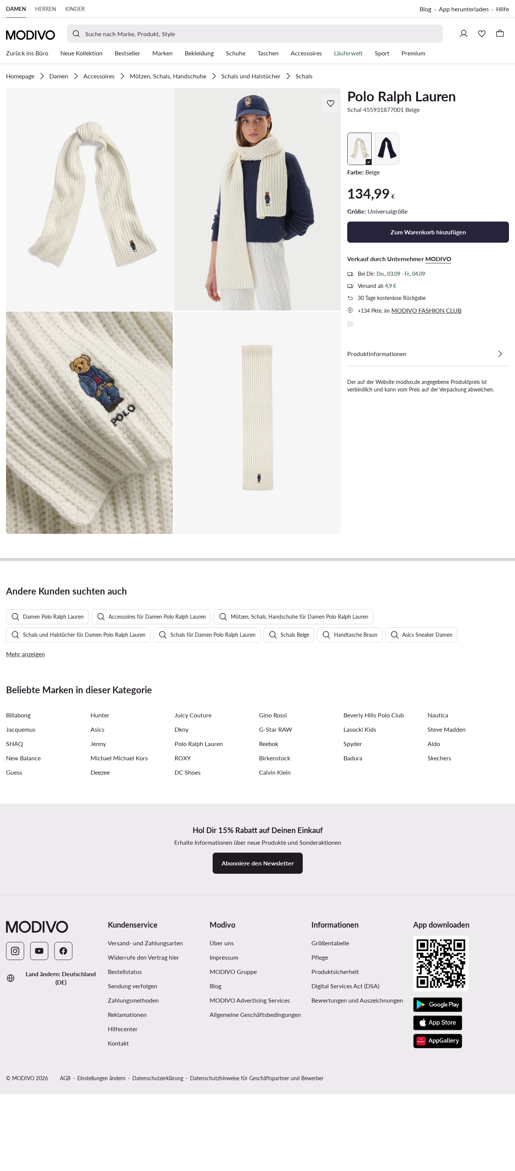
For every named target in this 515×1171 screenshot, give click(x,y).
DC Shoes (188, 772)
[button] (89, 199)
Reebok (268, 743)
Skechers (439, 757)
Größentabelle (330, 942)
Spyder (352, 743)
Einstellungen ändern (101, 1078)
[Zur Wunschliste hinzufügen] (331, 103)
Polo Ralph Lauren (401, 96)
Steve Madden (447, 729)
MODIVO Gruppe (257, 971)
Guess (14, 772)
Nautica (438, 714)
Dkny (182, 729)
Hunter (99, 714)
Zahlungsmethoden (133, 1000)
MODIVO (438, 258)
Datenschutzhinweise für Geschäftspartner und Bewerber (256, 1078)
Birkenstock (274, 757)
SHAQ (14, 743)
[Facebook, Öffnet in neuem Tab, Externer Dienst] (63, 951)
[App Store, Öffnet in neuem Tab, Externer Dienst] (437, 1022)
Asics (97, 729)
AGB (65, 1078)
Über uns (222, 942)
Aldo (434, 743)
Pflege (319, 957)
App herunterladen (467, 9)
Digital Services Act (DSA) (345, 985)
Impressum (224, 957)
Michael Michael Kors (119, 757)
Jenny (98, 743)
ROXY (183, 757)
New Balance (23, 757)
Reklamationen (127, 1014)
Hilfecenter (123, 1028)
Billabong (18, 714)
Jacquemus (20, 729)
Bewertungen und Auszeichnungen (357, 1000)
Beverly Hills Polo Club (373, 714)
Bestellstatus (125, 971)
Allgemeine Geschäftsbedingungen (257, 1014)
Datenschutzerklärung (157, 1078)
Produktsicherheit (335, 971)
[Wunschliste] (482, 33)
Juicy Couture (193, 714)
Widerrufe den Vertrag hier (143, 957)
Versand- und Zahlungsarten (145, 942)
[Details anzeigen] (500, 354)
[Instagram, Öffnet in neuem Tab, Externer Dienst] (15, 951)
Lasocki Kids (359, 729)
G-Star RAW (275, 729)
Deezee (100, 772)
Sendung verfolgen (132, 985)
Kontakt (118, 1043)
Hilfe (502, 8)
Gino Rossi (273, 714)
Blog (429, 9)
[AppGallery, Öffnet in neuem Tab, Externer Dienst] (437, 1041)
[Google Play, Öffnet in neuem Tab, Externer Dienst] (437, 1004)
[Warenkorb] (500, 33)
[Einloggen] (464, 33)
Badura (352, 757)
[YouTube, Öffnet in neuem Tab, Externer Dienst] (39, 951)
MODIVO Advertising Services (257, 1000)
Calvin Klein (275, 772)
